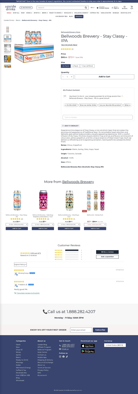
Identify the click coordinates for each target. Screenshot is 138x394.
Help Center (42, 352)
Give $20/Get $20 (61, 16)
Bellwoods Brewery (78, 182)
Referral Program (44, 350)
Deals (9, 13)
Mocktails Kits (21, 373)
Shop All (16, 13)
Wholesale (79, 16)
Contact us (42, 355)
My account (42, 375)
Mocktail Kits (126, 13)
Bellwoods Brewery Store (70, 32)
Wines (28, 13)
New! (23, 13)
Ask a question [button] (107, 257)
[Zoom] (34, 47)
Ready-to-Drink (55, 13)
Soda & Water (106, 13)
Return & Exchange (45, 362)
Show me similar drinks (90, 105)
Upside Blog (42, 345)
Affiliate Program (44, 347)
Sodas (18, 365)
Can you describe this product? (113, 105)
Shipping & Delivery (45, 360)
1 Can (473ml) (87, 66)
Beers (44, 13)
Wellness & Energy (81, 13)
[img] (19, 270)
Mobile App (42, 357)
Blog (71, 16)
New (18, 347)
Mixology (67, 13)
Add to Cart (16, 228)
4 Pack (75, 66)
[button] (66, 49)
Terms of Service (44, 368)
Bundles (116, 13)
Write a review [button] (107, 252)
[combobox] (63, 7)
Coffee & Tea (94, 13)
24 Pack (65, 66)
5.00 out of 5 (36, 253)
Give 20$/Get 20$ (23, 375)
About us (41, 365)
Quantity (65, 72)
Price (63, 54)
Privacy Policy (43, 370)
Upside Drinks (9, 20)
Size (63, 62)
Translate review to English (28, 293)
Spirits (36, 13)
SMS (39, 373)
